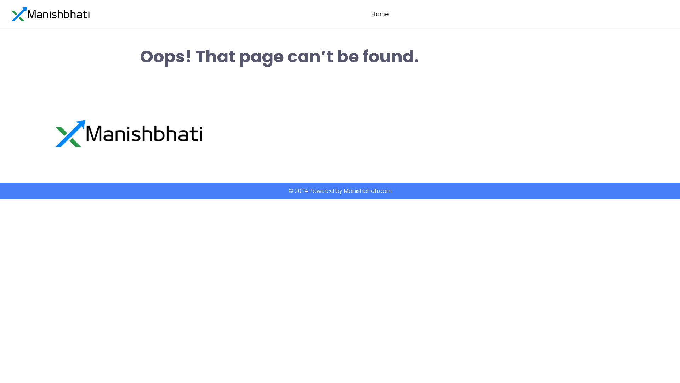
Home (380, 14)
